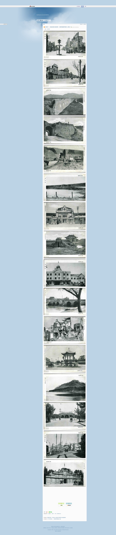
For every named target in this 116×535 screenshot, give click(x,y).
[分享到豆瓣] (49, 512)
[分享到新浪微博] (46, 512)
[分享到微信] (51, 512)
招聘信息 (59, 527)
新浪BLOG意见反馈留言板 (55, 526)
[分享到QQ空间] (48, 512)
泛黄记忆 (48, 29)
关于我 (45, 20)
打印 (55, 513)
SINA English (67, 527)
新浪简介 (44, 527)
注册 (85, 6)
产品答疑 (71, 527)
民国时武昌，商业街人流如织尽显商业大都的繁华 (56, 517)
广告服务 (52, 527)
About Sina (49, 527)
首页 (38, 20)
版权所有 (59, 531)
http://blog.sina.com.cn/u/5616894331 (43, 14)
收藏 (49, 513)
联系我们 (55, 527)
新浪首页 (78, 6)
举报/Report (59, 513)
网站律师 (62, 527)
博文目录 (41, 20)
